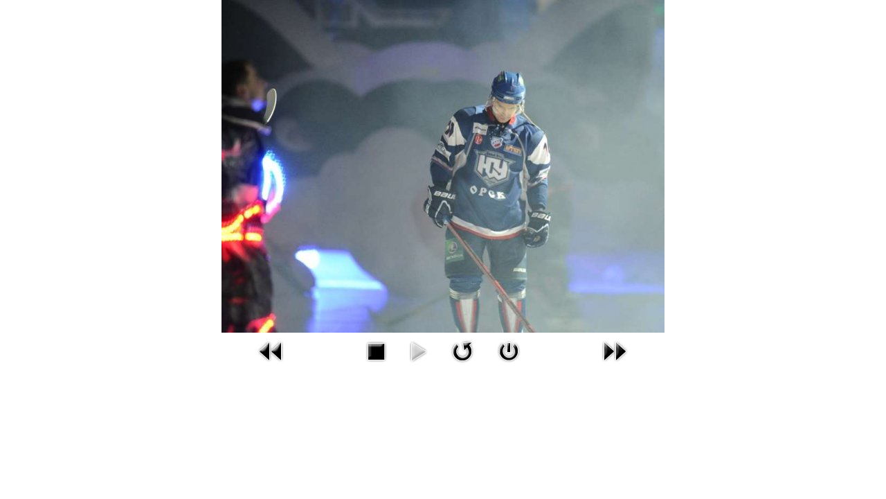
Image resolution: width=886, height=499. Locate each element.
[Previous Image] (271, 364)
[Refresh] (462, 364)
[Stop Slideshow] (375, 364)
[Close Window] (509, 364)
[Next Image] (614, 364)
